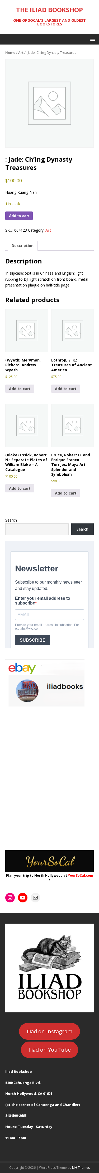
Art (20, 52)
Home (10, 52)
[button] (92, 39)
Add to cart (19, 216)
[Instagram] (10, 897)
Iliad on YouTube (50, 1049)
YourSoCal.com (80, 875)
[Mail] (35, 897)
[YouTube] (22, 897)
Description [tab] (23, 245)
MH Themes (81, 1167)
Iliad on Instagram (49, 1031)
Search (11, 520)
